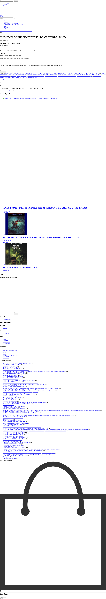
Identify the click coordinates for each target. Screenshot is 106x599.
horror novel (63, 74)
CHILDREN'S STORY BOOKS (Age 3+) (13, 376)
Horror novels (70, 74)
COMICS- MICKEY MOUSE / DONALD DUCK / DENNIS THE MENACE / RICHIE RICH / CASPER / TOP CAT (30, 388)
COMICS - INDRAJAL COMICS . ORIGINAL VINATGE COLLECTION (20, 383)
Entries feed (5, 340)
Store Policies (6, 358)
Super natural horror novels (51, 76)
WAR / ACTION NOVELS (9, 458)
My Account (6, 3)
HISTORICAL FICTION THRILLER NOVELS (77, 73)
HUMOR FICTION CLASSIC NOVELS (12, 420)
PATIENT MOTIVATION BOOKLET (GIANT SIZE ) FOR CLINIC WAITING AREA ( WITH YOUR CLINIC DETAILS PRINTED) (35, 431)
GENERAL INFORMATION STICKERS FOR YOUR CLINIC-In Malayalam (21, 412)
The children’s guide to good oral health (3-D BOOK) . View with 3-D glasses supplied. (23, 450)
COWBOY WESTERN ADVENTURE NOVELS (14, 393)
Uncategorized (6, 456)
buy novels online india (8, 74)
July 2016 (5, 328)
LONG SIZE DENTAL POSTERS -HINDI (13, 424)
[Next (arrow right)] (2, 598)
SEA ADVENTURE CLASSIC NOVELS (13, 445)
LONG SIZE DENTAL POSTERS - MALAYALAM (15, 423)
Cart (4, 5)
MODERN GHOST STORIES (87, 74)
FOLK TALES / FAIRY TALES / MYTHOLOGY (14, 408)
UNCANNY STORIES (82, 76)
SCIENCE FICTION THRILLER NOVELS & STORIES (16, 442)
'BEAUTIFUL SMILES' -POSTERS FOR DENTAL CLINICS (17, 363)
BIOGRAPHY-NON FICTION (10, 367)
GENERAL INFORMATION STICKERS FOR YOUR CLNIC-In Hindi (20, 414)
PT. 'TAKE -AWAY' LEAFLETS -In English (13, 434)
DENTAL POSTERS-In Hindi (10, 401)
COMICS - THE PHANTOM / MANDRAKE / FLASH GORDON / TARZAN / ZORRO (24, 384)
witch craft (8, 77)
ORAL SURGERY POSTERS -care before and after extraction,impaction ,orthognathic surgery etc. (25, 428)
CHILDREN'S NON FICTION (10, 375)
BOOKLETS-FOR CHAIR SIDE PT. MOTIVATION (15, 370)
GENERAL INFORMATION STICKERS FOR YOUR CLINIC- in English (20, 411)
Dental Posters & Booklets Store (10, 355)
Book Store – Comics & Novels (10, 350)
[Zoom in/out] (0, 597)
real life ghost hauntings (22, 76)
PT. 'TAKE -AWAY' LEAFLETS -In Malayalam (14, 437)
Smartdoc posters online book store (36, 76)
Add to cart (3, 72)
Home (1, 31)
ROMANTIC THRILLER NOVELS (11, 441)
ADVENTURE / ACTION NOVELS (14, 73)
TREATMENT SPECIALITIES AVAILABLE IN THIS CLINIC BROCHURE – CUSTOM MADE (26, 454)
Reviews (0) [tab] (5, 79)
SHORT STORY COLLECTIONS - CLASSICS (14, 447)
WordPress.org (6, 343)
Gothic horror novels (55, 74)
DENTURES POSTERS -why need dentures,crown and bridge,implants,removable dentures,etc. (25, 402)
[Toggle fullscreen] (2, 597)
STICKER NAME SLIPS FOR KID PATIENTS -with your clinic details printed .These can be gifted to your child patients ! (31, 449)
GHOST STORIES (45, 74)
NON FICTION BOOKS (9, 425)
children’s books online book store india (23, 74)
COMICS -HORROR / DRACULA (11, 385)
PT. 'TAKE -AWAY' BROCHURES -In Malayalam (15, 433)
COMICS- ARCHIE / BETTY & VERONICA (13, 386)
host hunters (76, 74)
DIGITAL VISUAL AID (8, 405)
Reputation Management (18, 312)
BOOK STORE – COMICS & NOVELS (13, 24)
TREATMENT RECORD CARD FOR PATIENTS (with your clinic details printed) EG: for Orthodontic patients (29, 453)
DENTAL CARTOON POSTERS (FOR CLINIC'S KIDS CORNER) (19, 394)
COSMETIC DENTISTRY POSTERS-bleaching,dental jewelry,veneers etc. (20, 392)
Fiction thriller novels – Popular (10, 407)
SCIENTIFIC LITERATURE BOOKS (12, 444)
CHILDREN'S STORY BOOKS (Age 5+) (13, 377)
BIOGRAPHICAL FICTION (10, 366)
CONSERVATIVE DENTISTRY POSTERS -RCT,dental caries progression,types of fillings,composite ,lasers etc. (29, 390)
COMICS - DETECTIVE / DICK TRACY (13, 381)
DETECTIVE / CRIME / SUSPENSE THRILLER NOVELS (17, 403)
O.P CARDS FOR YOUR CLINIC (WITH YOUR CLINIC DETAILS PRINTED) (22, 427)
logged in (8, 90)
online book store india (5, 76)
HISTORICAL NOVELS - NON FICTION (13, 418)
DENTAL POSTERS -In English (10, 396)
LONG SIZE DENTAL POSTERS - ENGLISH (14, 421)
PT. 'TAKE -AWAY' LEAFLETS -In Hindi (13, 436)
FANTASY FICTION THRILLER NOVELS (13, 406)
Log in (4, 339)
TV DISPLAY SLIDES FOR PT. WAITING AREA (15, 455)
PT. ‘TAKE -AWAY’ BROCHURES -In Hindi (13, 438)
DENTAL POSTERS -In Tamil (10, 398)
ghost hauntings (36, 74)
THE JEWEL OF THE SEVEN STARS (67, 76)
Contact (5, 28)
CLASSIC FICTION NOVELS (10, 379)
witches (13, 77)
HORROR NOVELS (27, 31)
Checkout (5, 4)
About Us (5, 348)
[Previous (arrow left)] (0, 598)
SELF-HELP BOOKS (8, 446)
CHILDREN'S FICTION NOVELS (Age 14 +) (14, 373)
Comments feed (6, 342)
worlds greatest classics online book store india (26, 77)
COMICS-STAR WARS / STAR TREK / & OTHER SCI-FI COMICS (19, 389)
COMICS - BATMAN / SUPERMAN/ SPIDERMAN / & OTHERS (19, 380)
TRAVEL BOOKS (7, 451)
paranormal (13, 76)
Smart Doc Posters (7, 319)
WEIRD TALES (97, 76)
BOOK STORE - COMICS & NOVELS (12, 31)
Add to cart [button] (5, 212)
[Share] (3, 597)
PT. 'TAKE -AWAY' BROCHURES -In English (14, 432)
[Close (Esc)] (4, 597)
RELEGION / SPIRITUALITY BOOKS (12, 440)
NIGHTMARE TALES (100, 74)
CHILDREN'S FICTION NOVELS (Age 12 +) (54, 73)
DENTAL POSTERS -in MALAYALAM (12, 397)
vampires (90, 76)
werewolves (2, 77)
